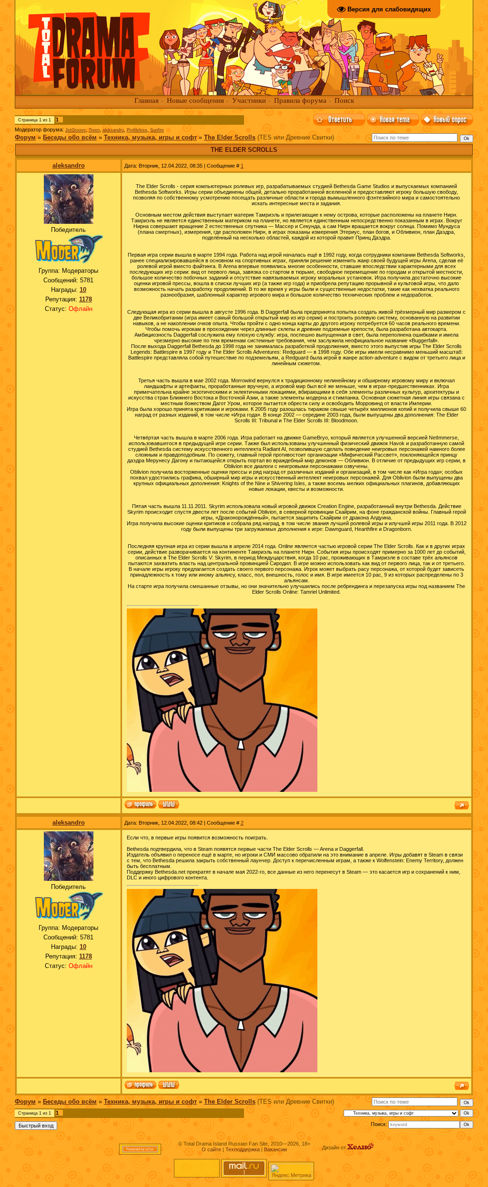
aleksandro (113, 130)
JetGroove (75, 130)
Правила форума (300, 100)
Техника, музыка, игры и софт (150, 137)
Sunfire (157, 130)
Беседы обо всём (70, 137)
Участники (249, 100)
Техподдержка (242, 1149)
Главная (146, 100)
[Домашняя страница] (168, 805)
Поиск (344, 100)
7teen (94, 130)
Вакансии (275, 1149)
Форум (25, 137)
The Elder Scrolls (229, 137)
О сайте (211, 1149)
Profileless (137, 130)
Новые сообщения (195, 100)
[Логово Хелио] (360, 1147)
